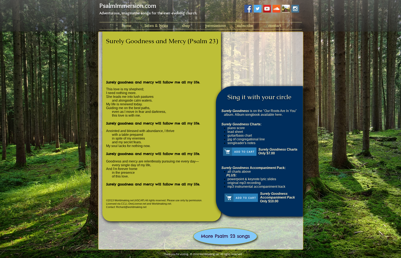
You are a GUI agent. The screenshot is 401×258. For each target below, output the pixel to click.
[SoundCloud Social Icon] (276, 9)
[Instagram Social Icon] (295, 9)
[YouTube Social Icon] (267, 9)
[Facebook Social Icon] (248, 9)
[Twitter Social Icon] (257, 9)
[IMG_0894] (286, 9)
